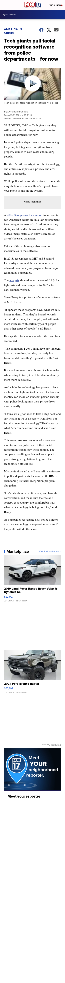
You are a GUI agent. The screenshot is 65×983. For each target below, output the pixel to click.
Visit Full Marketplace (50, 551)
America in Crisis (13, 31)
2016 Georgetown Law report (24, 215)
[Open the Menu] (5, 5)
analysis (14, 280)
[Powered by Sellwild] (56, 745)
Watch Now (55, 5)
